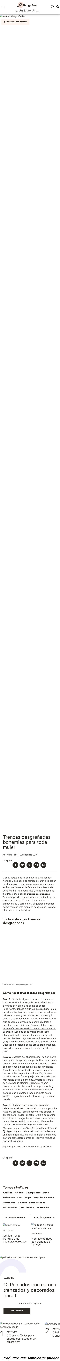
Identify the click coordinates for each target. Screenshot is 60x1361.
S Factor (22, 1202)
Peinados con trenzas (16, 21)
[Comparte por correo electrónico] (36, 865)
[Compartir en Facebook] (15, 865)
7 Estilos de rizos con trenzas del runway (41, 1241)
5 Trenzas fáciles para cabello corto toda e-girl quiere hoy (22, 1338)
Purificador (9, 1202)
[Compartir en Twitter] (22, 865)
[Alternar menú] (3, 7)
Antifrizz (7, 1192)
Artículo (19, 1192)
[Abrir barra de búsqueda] (57, 7)
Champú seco (33, 1192)
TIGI (21, 1207)
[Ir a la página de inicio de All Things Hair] (27, 5)
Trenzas (30, 1207)
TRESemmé (43, 1207)
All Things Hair (10, 854)
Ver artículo (16, 1310)
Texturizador (10, 1207)
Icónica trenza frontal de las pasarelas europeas (15, 1238)
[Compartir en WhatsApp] (43, 865)
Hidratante (9, 1197)
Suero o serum (37, 1202)
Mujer (28, 1197)
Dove (46, 1192)
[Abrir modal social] (52, 7)
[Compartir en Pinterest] (29, 865)
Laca (19, 1197)
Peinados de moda (43, 1197)
